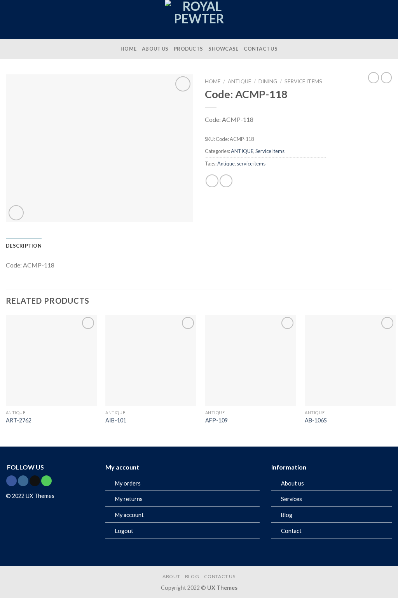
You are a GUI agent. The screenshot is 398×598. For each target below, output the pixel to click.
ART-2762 (18, 420)
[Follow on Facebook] (11, 480)
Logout (124, 531)
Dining (267, 81)
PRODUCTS (188, 49)
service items (251, 163)
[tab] (24, 245)
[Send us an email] (35, 480)
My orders (128, 483)
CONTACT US (261, 49)
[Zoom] (16, 212)
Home (212, 81)
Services (291, 499)
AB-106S (316, 420)
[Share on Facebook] (212, 180)
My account (129, 515)
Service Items (303, 81)
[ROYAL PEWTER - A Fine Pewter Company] (199, 19)
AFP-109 (216, 420)
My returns (129, 499)
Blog (286, 515)
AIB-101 (115, 420)
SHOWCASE (223, 49)
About (171, 576)
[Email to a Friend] (226, 180)
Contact (291, 531)
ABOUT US (155, 49)
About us (292, 483)
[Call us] (46, 480)
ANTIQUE (239, 81)
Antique (226, 163)
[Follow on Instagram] (23, 480)
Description (24, 246)
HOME (128, 49)
